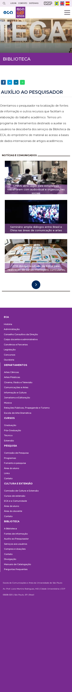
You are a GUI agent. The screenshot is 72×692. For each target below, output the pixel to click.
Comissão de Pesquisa (16, 453)
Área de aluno (11, 506)
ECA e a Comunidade (15, 501)
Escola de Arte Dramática (17, 413)
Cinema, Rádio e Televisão (18, 382)
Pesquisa (10, 445)
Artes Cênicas (11, 372)
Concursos (9, 354)
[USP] (48, 3)
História (8, 324)
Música (8, 402)
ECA (6, 317)
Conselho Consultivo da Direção (21, 334)
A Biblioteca (10, 528)
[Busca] (4, 3)
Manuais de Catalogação (17, 564)
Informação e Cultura (15, 392)
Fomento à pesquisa (15, 463)
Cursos (9, 418)
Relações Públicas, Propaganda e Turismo (27, 407)
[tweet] (9, 82)
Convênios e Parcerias (16, 344)
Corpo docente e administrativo (21, 339)
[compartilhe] (3, 82)
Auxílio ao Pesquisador (16, 538)
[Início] (14, 12)
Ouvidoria (9, 359)
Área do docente (13, 511)
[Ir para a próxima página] (36, 284)
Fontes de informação (16, 533)
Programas (10, 458)
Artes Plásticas (12, 377)
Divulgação (10, 559)
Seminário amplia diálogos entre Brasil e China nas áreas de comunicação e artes (36, 228)
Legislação (10, 349)
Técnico (8, 435)
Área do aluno (11, 468)
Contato (8, 478)
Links (7, 473)
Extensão (9, 440)
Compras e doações (15, 549)
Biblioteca (11, 521)
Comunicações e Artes (16, 387)
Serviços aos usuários (15, 544)
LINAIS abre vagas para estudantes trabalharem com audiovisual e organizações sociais (36, 189)
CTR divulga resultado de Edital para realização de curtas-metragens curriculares (36, 267)
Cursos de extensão (14, 496)
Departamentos (15, 365)
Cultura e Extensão (18, 483)
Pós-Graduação (12, 430)
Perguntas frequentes (15, 569)
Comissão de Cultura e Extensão (21, 490)
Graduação (10, 425)
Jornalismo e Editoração (17, 397)
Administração (12, 329)
